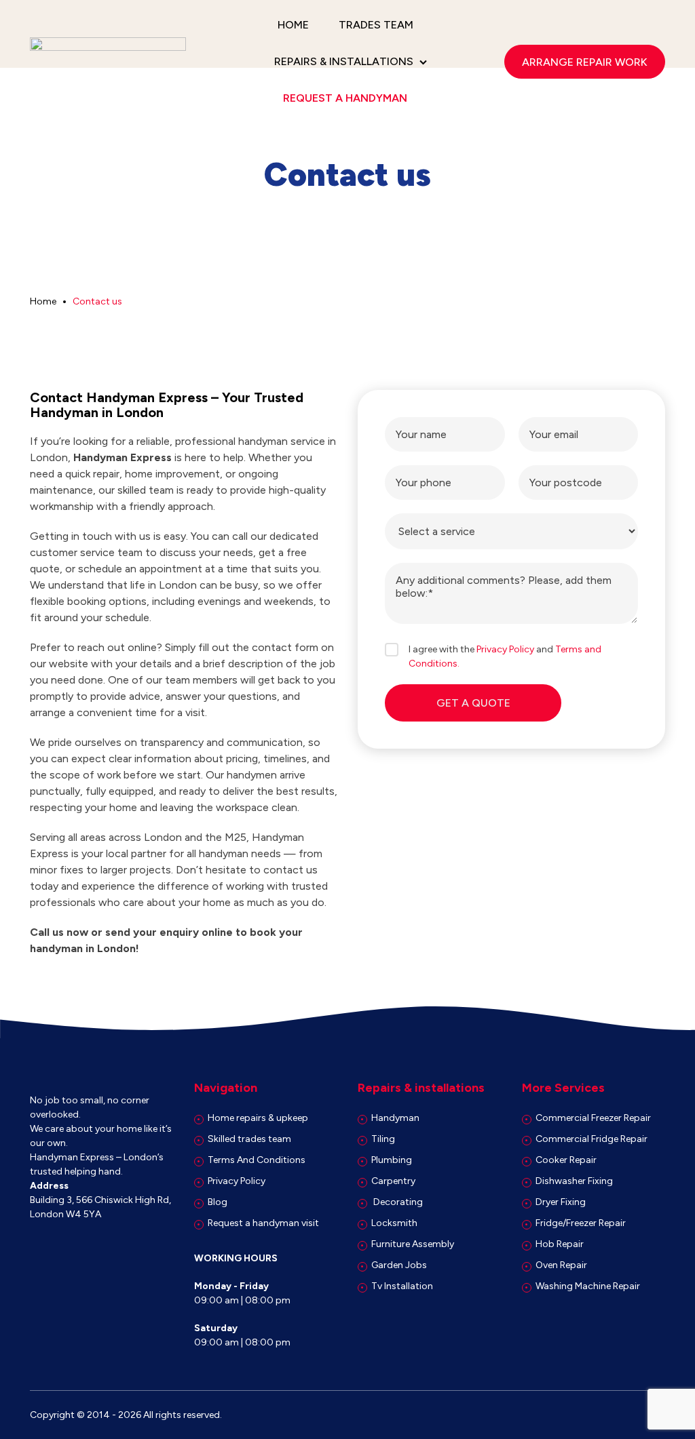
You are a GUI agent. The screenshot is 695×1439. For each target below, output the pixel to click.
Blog (217, 1202)
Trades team (376, 24)
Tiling (383, 1139)
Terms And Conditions (256, 1160)
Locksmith (394, 1223)
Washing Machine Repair (588, 1286)
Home (293, 24)
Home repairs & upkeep (258, 1118)
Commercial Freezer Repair (593, 1118)
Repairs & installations (343, 61)
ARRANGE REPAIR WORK (584, 62)
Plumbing (391, 1160)
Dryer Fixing (561, 1202)
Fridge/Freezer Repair (581, 1223)
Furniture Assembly (412, 1244)
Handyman (395, 1118)
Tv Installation (402, 1286)
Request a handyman (345, 98)
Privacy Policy (505, 649)
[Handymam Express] (108, 61)
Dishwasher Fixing (574, 1181)
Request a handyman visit (263, 1223)
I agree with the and (505, 656)
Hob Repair (560, 1244)
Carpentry (393, 1181)
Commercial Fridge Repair (591, 1139)
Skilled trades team (249, 1139)
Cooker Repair (566, 1160)
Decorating (397, 1202)
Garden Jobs (399, 1265)
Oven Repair (561, 1265)
